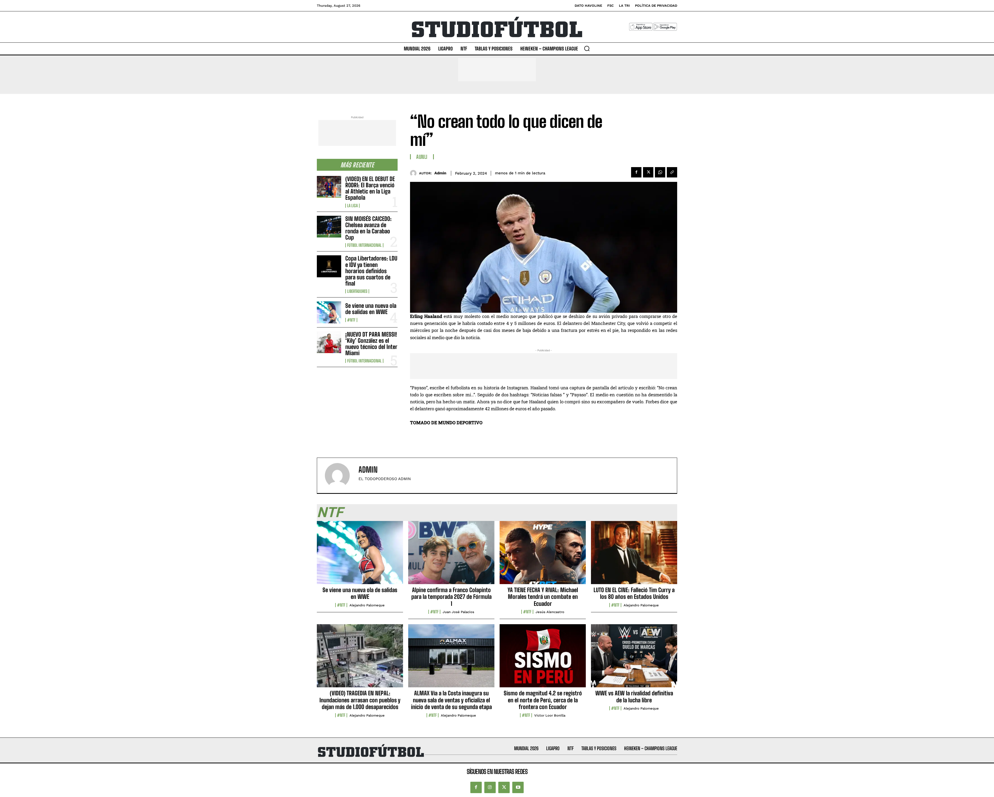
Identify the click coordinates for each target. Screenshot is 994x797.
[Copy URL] (672, 172)
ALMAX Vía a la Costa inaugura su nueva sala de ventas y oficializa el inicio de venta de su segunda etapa (451, 700)
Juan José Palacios (458, 612)
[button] (587, 48)
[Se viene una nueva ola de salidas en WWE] (329, 312)
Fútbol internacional (364, 245)
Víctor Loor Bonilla (549, 715)
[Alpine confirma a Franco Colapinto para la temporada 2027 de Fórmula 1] (451, 555)
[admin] (414, 173)
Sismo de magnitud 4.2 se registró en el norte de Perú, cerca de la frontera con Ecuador (543, 700)
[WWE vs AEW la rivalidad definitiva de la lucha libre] (634, 658)
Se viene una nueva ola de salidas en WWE (370, 308)
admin (440, 173)
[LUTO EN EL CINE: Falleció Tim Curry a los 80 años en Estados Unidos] (634, 555)
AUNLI (422, 156)
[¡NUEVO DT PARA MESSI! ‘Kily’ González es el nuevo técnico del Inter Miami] (329, 342)
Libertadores (357, 291)
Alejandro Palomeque (367, 605)
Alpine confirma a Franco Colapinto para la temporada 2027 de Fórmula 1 (451, 596)
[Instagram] (490, 787)
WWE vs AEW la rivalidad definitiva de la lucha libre (634, 696)
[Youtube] (518, 787)
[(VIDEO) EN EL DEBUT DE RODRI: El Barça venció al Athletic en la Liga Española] (329, 187)
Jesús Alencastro (550, 612)
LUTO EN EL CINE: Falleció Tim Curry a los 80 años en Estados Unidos (634, 593)
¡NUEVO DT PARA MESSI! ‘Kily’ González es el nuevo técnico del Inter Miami (371, 344)
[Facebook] (636, 172)
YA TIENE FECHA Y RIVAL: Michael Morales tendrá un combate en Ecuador (543, 596)
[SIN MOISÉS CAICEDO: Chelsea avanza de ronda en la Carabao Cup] (329, 226)
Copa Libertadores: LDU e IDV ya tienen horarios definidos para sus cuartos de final (371, 271)
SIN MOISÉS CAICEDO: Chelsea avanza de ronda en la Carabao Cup (368, 228)
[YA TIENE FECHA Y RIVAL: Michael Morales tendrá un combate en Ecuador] (543, 555)
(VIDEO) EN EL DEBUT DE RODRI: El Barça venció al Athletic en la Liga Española (370, 188)
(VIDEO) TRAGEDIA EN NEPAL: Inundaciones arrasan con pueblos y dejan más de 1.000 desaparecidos (359, 700)
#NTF (351, 320)
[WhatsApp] (660, 172)
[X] (648, 172)
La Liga (352, 206)
